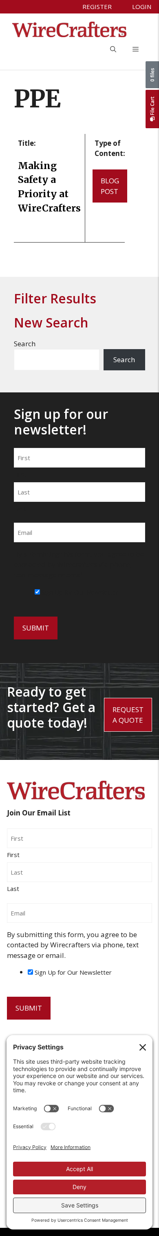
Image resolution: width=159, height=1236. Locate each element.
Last (20, 508)
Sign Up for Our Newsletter (80, 592)
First (20, 474)
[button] (113, 49)
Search (24, 343)
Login (141, 6)
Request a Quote (128, 715)
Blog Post (110, 186)
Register (97, 6)
